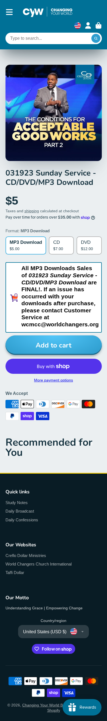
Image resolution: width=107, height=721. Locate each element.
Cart (98, 25)
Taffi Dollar (14, 572)
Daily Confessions (21, 520)
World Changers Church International (38, 564)
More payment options (53, 380)
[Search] (96, 38)
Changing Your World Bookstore (50, 705)
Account (88, 25)
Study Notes (16, 502)
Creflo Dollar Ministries (25, 555)
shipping (31, 211)
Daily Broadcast (19, 511)
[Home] (47, 12)
